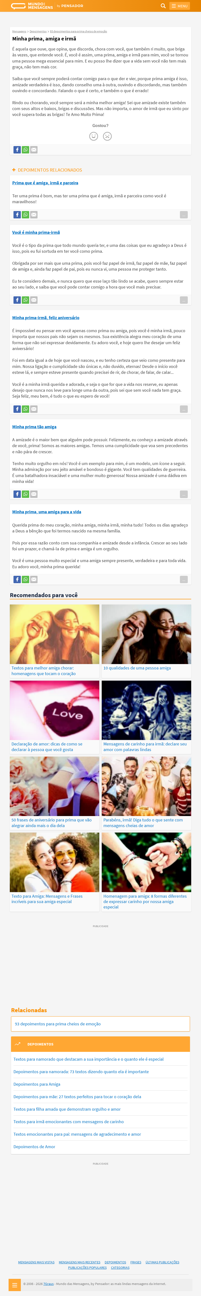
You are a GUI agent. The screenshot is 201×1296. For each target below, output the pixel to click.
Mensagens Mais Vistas (36, 1262)
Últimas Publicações (162, 1262)
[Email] (34, 149)
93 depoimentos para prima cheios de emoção (58, 1024)
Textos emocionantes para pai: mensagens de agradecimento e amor (77, 1134)
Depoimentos (115, 1262)
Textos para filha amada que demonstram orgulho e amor (67, 1109)
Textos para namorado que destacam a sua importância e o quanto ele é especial (88, 1059)
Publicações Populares (87, 1267)
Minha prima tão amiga (34, 426)
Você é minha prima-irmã (36, 232)
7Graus (48, 1284)
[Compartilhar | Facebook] (17, 149)
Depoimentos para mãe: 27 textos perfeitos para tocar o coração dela (77, 1096)
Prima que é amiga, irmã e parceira (45, 183)
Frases (135, 1262)
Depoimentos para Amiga (36, 1084)
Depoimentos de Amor (34, 1146)
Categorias (120, 1267)
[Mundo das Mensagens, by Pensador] (55, 6)
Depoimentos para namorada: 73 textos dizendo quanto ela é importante (81, 1071)
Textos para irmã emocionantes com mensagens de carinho (68, 1121)
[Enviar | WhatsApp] (25, 149)
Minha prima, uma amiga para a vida (46, 512)
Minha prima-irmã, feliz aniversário (45, 317)
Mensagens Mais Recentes (79, 1262)
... (183, 214)
